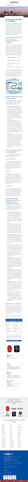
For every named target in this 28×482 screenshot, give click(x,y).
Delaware (3, 433)
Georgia (11, 424)
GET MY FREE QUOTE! (14, 340)
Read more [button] (8, 378)
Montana (19, 435)
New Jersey (3, 441)
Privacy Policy (18, 335)
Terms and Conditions (18, 463)
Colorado (3, 430)
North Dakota (4, 447)
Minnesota (19, 430)
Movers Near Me (5, 463)
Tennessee (11, 447)
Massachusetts (20, 427)
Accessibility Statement (16, 466)
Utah (18, 438)
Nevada (3, 438)
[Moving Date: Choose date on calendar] (10, 324)
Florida (3, 435)
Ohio (10, 436)
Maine (19, 424)
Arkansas (3, 427)
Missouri (19, 433)
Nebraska (3, 436)
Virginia (19, 441)
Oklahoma (11, 438)
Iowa (10, 430)
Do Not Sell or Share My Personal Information (8, 466)
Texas (19, 436)
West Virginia (20, 444)
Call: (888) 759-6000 (10, 5)
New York (3, 444)
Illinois (11, 427)
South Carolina (12, 444)
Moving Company (9, 463)
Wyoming (19, 447)
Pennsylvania (12, 441)
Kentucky (11, 433)
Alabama (3, 424)
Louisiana (11, 435)
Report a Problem (5, 464)
